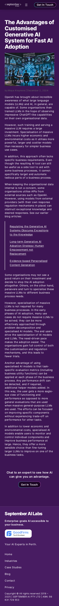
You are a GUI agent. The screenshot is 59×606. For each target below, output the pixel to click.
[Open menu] (26, 5)
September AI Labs (23, 513)
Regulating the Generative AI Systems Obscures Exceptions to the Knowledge (29, 230)
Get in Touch (45, 4)
